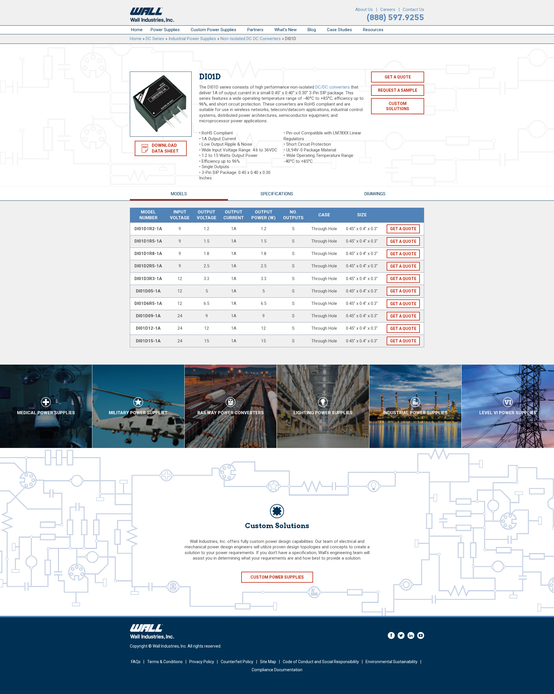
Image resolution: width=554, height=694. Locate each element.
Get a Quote (398, 77)
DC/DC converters (332, 87)
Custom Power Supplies (213, 29)
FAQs (136, 661)
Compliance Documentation (277, 669)
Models (179, 193)
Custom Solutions (397, 106)
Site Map (268, 661)
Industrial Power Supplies (192, 38)
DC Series (155, 38)
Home (137, 29)
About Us (364, 9)
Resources (373, 29)
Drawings (374, 193)
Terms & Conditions (165, 661)
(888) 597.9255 (395, 17)
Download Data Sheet (165, 148)
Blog (312, 29)
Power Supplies (165, 29)
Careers (387, 9)
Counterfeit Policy (237, 661)
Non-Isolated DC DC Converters (250, 38)
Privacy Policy (201, 661)
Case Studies (339, 29)
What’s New (285, 29)
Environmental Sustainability (392, 661)
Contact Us (413, 9)
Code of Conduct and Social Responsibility (321, 661)
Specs (277, 193)
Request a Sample (397, 90)
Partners (255, 29)
